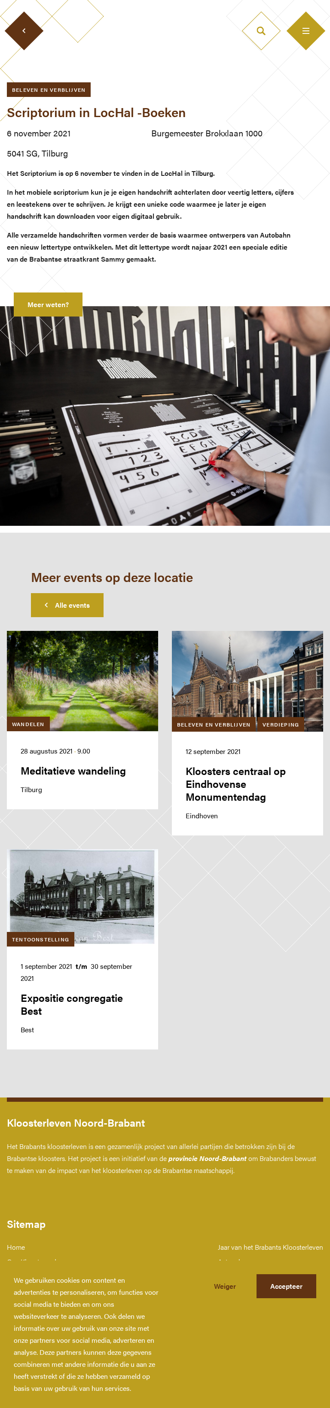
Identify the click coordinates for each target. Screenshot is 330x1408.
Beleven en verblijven (49, 89)
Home (16, 1247)
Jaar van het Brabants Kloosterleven (270, 1247)
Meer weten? (48, 304)
